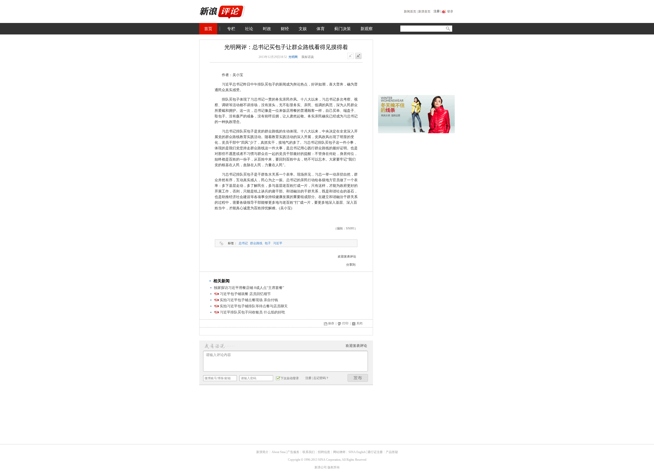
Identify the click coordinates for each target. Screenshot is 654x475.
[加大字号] (358, 56)
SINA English (357, 452)
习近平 (277, 243)
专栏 (231, 29)
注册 (437, 11)
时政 (267, 29)
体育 (321, 29)
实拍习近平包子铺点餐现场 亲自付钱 (249, 300)
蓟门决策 (342, 29)
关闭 (359, 323)
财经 (285, 29)
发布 (357, 378)
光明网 (293, 57)
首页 (208, 29)
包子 (268, 243)
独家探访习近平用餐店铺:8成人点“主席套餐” (249, 288)
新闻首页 (410, 11)
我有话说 (307, 57)
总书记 (243, 243)
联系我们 (308, 452)
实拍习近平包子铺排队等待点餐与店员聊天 (254, 306)
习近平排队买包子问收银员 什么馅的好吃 (252, 312)
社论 (249, 29)
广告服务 (293, 452)
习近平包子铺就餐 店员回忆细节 (245, 294)
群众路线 (256, 243)
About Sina (278, 452)
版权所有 (334, 467)
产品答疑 (392, 452)
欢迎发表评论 (347, 256)
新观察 (366, 29)
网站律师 (339, 452)
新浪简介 (262, 452)
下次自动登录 (290, 378)
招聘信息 (324, 452)
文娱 (303, 29)
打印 (345, 323)
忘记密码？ (321, 378)
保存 (331, 323)
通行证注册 (375, 452)
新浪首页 (424, 11)
